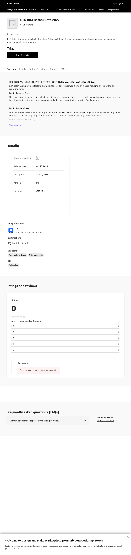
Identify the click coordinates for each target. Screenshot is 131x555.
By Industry (46, 9)
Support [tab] (54, 69)
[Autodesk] (13, 3)
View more (13, 125)
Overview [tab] (11, 69)
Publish (88, 9)
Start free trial (23, 55)
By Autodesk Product (68, 9)
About (101, 9)
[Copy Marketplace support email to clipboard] (116, 420)
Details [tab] (22, 69)
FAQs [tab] (63, 69)
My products (113, 9)
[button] (48, 420)
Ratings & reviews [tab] (38, 69)
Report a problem (105, 420)
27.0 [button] (37, 182)
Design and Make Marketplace (21, 9)
